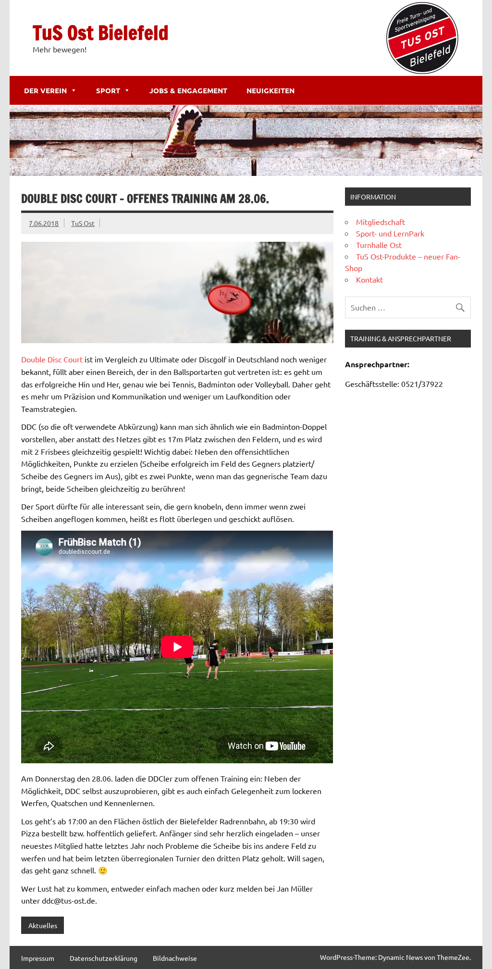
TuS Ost (83, 223)
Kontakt (369, 279)
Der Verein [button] (45, 90)
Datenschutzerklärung (103, 958)
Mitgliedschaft (380, 221)
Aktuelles (42, 925)
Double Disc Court (52, 359)
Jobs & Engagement (188, 90)
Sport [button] (108, 90)
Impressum (37, 958)
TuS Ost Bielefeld (101, 32)
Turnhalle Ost (379, 244)
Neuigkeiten (270, 90)
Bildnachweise (175, 958)
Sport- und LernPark (390, 233)
